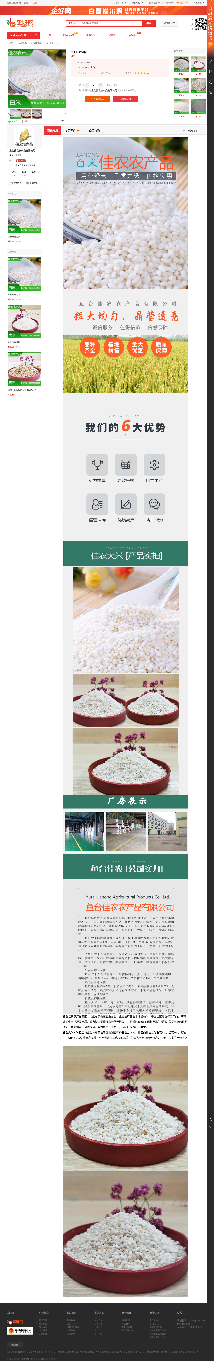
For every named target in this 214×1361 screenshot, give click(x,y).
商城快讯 (91, 35)
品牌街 (113, 35)
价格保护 (71, 1330)
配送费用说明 (156, 1327)
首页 (48, 35)
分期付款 (98, 1327)
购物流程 (43, 1320)
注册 (35, 3)
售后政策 (71, 1320)
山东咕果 (173, 1352)
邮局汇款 (98, 1330)
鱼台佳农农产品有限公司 (104, 90)
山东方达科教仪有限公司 (63, 1352)
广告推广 (126, 1324)
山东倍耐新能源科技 (132, 1352)
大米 (51, 43)
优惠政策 (43, 1330)
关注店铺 (33, 183)
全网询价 (125, 99)
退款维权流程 (73, 1327)
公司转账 (98, 1334)
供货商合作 (127, 1327)
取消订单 (71, 1334)
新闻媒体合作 (128, 1330)
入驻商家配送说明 (158, 1330)
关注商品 (16, 121)
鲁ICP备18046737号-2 (45, 1359)
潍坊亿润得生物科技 (85, 1352)
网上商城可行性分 (158, 1337)
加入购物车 (97, 99)
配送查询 (154, 1320)
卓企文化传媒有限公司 (189, 1352)
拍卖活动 (68, 35)
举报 (63, 121)
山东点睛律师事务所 (16, 1352)
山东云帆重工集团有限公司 (155, 1352)
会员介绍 (43, 1324)
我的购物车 (169, 23)
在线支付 (98, 1320)
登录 (26, 3)
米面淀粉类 (38, 43)
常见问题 (43, 1327)
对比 (27, 121)
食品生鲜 (23, 43)
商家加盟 (126, 1320)
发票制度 (43, 1334)
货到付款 (98, 1324)
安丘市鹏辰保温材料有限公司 (109, 1352)
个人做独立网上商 (158, 1334)
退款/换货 (71, 1324)
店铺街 (133, 35)
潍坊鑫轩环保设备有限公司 (38, 1352)
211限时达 (154, 1324)
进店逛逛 (18, 183)
